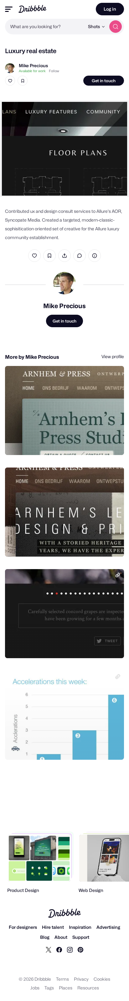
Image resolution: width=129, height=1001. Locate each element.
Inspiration (80, 927)
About (60, 937)
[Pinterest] (80, 949)
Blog (44, 937)
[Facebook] (59, 949)
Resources (88, 987)
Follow (54, 71)
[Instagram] (70, 949)
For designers (23, 927)
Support (80, 937)
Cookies (102, 979)
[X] (48, 949)
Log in (110, 9)
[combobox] (44, 26)
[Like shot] (10, 81)
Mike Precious (33, 65)
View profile (112, 356)
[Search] (115, 26)
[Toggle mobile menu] (8, 9)
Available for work (32, 71)
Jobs (34, 987)
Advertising (108, 927)
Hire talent (53, 927)
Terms (62, 979)
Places (65, 987)
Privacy (81, 979)
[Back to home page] (32, 9)
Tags (49, 987)
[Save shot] (23, 81)
